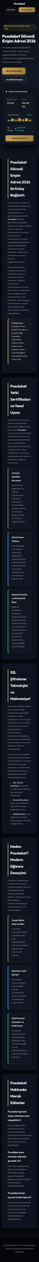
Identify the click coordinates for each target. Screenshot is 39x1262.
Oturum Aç (11, 10)
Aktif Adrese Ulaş (14, 71)
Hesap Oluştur (27, 10)
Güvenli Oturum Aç (19, 138)
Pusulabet (19, 3)
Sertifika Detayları (14, 79)
